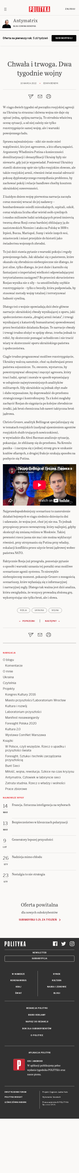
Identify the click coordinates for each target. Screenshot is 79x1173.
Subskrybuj (63, 38)
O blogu (8, 660)
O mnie (8, 671)
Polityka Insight (13, 1097)
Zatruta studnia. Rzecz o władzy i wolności (35, 783)
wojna (55, 610)
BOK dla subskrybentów (37, 1028)
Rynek (56, 974)
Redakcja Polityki (37, 1008)
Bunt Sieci (12, 766)
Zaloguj (70, 9)
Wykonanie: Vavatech (51, 1097)
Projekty (9, 689)
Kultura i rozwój (16, 706)
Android (38, 1061)
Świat (18, 993)
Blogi (56, 993)
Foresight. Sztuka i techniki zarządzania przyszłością (33, 758)
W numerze (18, 974)
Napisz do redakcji (37, 1021)
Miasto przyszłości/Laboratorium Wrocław (35, 700)
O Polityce (37, 1035)
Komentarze (14, 666)
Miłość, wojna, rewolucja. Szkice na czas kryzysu (39, 772)
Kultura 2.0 (13, 729)
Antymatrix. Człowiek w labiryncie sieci (33, 777)
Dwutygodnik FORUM (15, 1092)
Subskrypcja (39, 958)
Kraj (18, 987)
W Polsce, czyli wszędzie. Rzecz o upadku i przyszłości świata (35, 748)
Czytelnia (9, 683)
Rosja (23, 610)
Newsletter (40, 952)
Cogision (53, 1092)
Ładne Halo (63, 1092)
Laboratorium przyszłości (23, 712)
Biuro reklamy (37, 1015)
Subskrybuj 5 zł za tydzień (38, 919)
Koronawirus (18, 980)
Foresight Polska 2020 (21, 723)
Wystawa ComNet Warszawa (25, 735)
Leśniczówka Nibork (15, 1102)
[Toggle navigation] (5, 9)
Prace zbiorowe (16, 789)
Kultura (57, 980)
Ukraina (39, 610)
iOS (29, 1061)
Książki (8, 741)
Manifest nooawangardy (22, 718)
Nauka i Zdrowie (57, 987)
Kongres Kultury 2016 (20, 694)
